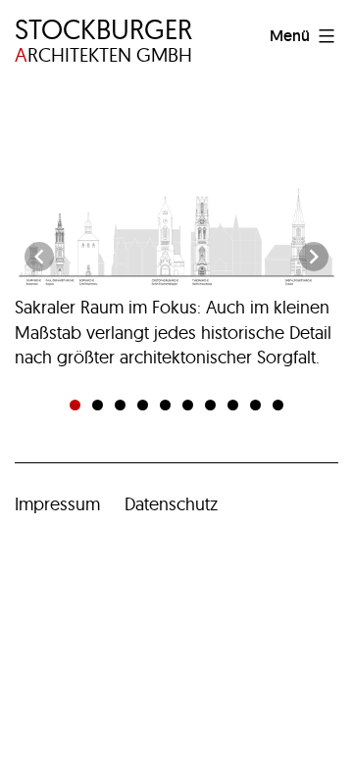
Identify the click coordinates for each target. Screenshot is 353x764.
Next (313, 256)
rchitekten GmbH (103, 41)
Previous (39, 256)
